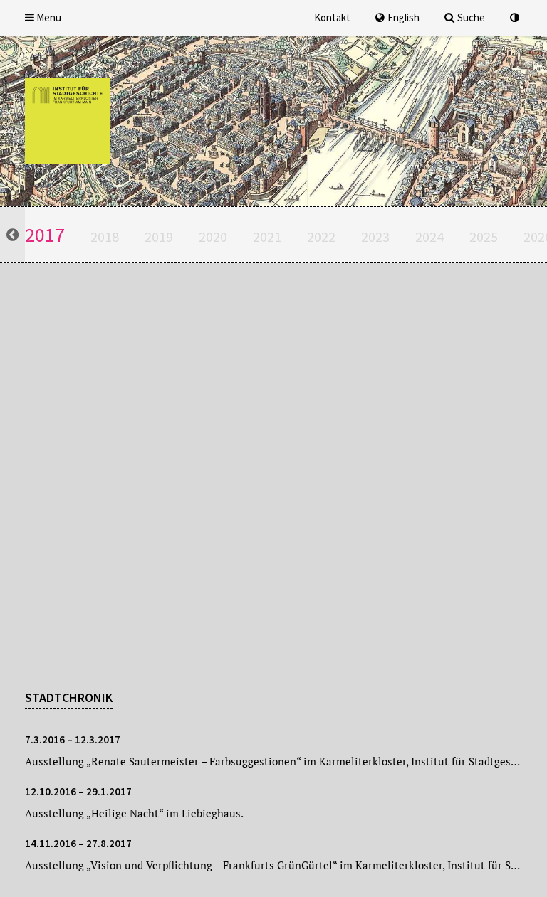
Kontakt (332, 17)
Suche (471, 17)
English (403, 17)
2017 (45, 235)
